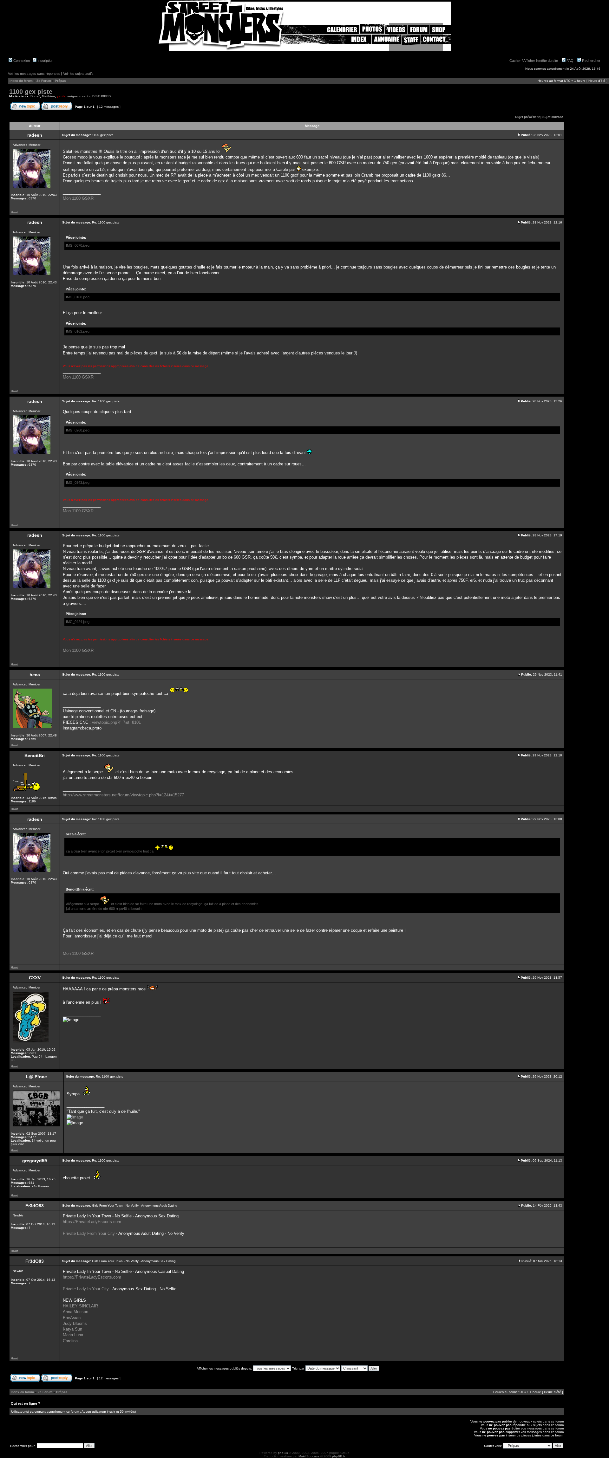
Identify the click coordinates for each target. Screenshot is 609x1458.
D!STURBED (101, 96)
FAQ (569, 60)
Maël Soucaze (308, 1456)
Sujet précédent (527, 117)
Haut (14, 212)
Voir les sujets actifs (78, 73)
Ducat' (35, 96)
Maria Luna (73, 1334)
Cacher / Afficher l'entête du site (533, 60)
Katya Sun (72, 1329)
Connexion (21, 60)
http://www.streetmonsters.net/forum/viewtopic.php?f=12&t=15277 (123, 795)
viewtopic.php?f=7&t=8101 (116, 722)
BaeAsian (72, 1317)
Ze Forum (43, 80)
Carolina (70, 1340)
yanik (61, 96)
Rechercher (590, 60)
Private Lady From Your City (89, 1233)
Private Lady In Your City (86, 1288)
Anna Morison (75, 1311)
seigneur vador (78, 96)
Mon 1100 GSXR (78, 198)
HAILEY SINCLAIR (80, 1306)
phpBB (283, 1453)
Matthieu (48, 96)
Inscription (44, 60)
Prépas (60, 80)
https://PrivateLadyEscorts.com (92, 1221)
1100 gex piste (30, 91)
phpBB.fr (338, 1456)
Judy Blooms (75, 1323)
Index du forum (21, 80)
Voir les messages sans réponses (34, 73)
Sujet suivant (552, 117)
